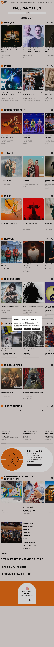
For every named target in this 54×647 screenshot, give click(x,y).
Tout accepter (36, 328)
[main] (27, 323)
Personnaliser (18, 328)
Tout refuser (28, 328)
